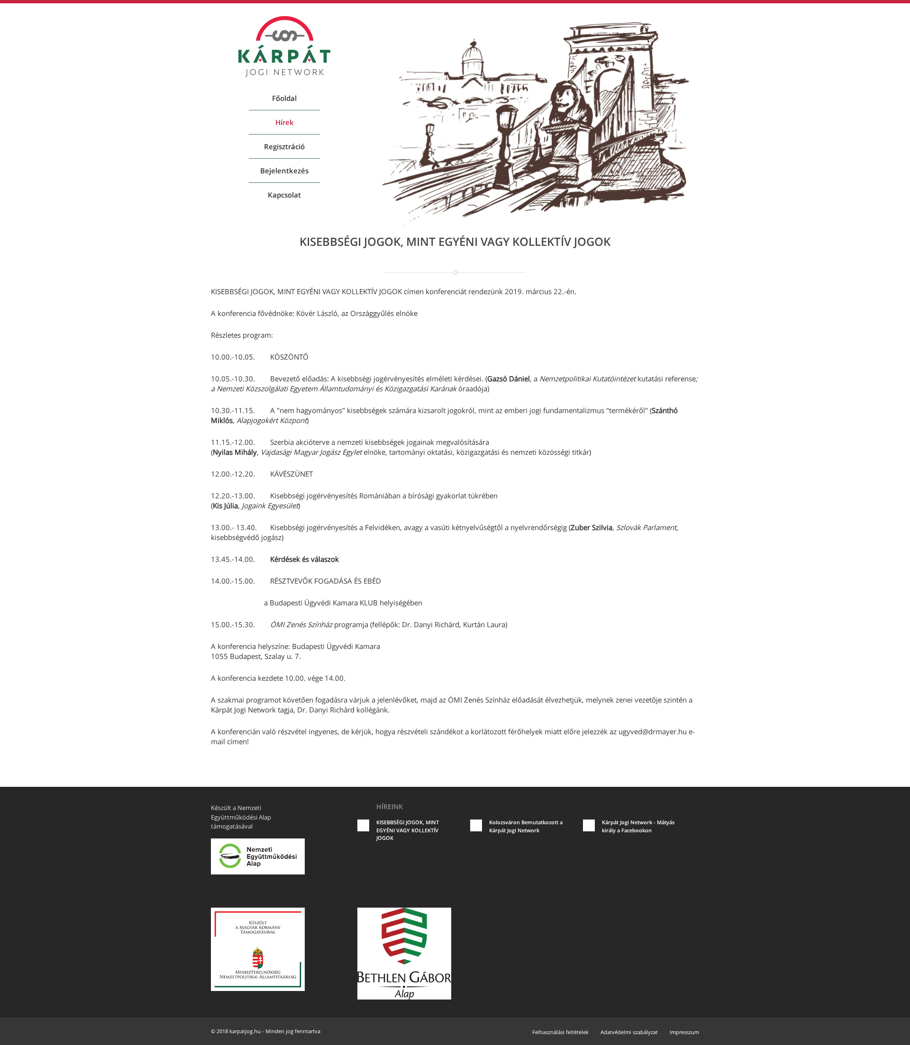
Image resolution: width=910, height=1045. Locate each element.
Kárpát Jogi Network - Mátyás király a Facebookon (638, 826)
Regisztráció (284, 146)
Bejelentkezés (284, 170)
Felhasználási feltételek (560, 1032)
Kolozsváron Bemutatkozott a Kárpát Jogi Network (526, 826)
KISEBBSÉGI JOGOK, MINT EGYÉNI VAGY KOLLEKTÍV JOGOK (407, 830)
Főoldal (284, 98)
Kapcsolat (284, 194)
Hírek (284, 122)
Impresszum (684, 1032)
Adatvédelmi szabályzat (629, 1032)
